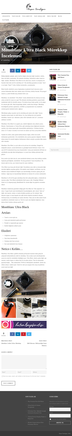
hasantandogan (6, 60)
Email (51, 413)
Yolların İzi (27, 16)
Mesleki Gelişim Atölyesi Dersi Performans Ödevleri (64, 124)
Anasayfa (6, 16)
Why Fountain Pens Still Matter (36, 401)
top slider (27, 44)
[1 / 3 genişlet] (14, 300)
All (3, 44)
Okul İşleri (51, 16)
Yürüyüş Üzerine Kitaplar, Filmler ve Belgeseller (63, 112)
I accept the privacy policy (59, 419)
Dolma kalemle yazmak (7, 76)
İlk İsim (51, 406)
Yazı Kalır (16, 16)
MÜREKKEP (13, 44)
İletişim (5, 20)
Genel (7, 44)
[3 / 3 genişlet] (44, 300)
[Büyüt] (44, 272)
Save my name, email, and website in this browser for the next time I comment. (24, 376)
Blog (60, 16)
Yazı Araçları (39, 16)
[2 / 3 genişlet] (29, 300)
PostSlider (21, 44)
